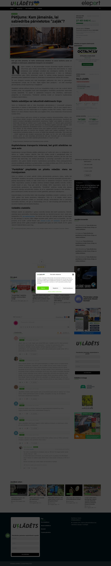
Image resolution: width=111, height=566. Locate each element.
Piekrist (43, 288)
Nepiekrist (55, 288)
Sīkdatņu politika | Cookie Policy (55, 291)
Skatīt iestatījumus (68, 288)
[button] (73, 274)
